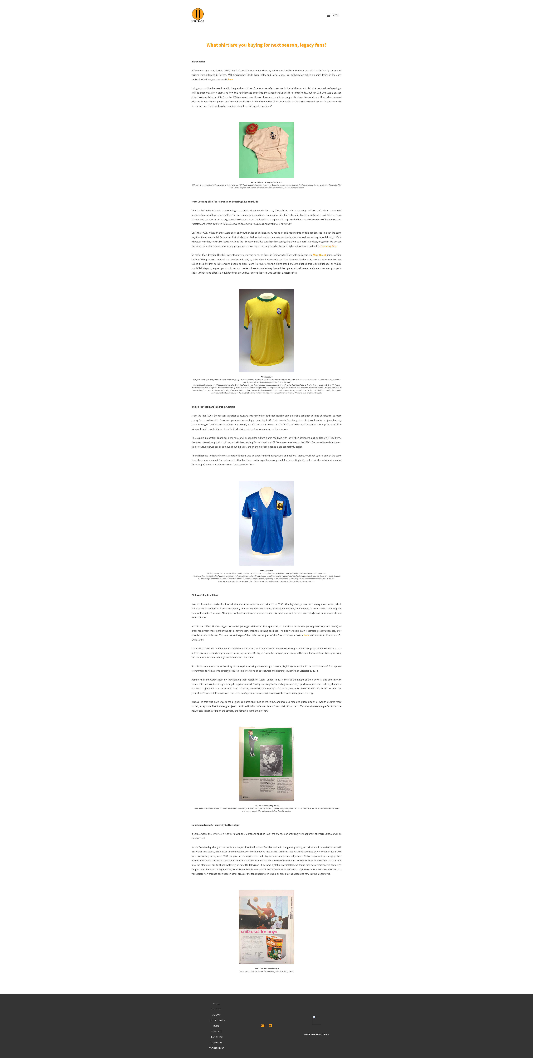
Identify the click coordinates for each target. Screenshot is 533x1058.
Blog (216, 1025)
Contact (216, 1031)
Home (216, 1003)
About (216, 1014)
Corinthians (216, 1048)
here (230, 79)
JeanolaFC (216, 1037)
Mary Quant (319, 254)
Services (216, 1009)
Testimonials (216, 1020)
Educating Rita (328, 246)
